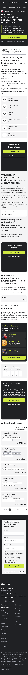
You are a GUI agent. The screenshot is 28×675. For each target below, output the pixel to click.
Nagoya (10, 496)
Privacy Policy (13, 554)
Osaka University (8, 465)
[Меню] (25, 2)
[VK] (9, 601)
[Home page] (14, 2)
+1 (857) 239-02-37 (7, 588)
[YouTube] (13, 601)
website (18, 195)
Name (5, 530)
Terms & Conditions (6, 667)
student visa (16, 315)
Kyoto (9, 451)
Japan (5, 435)
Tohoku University (9, 478)
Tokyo (9, 435)
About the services (14, 156)
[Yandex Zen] (6, 601)
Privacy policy (5, 669)
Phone (5, 537)
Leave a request (14, 151)
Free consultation (14, 37)
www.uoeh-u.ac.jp (20, 11)
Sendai (9, 480)
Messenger (7, 545)
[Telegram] (20, 572)
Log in (2, 2)
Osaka (9, 467)
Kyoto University (8, 449)
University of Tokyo (9, 433)
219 (18, 509)
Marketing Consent (10, 561)
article (15, 319)
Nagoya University (9, 494)
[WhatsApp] (23, 572)
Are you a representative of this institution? (13, 41)
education (8, 593)
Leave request (14, 566)
